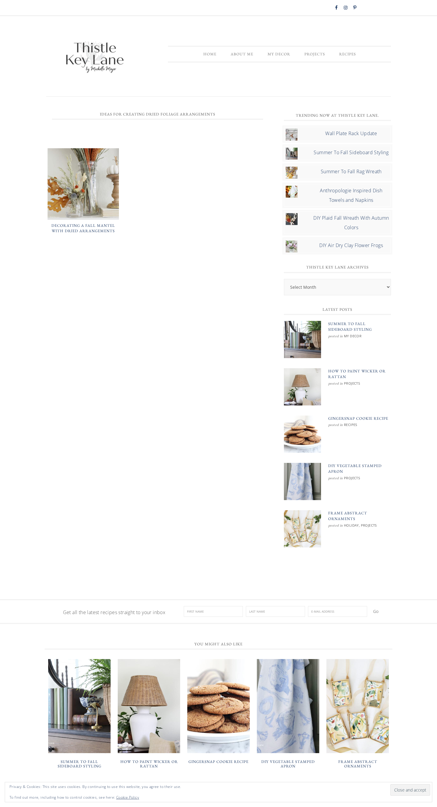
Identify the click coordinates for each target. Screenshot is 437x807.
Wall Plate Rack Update (351, 133)
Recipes (350, 424)
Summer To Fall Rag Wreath (351, 171)
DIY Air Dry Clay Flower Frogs (351, 245)
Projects (352, 383)
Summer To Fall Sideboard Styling (351, 152)
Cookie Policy (127, 797)
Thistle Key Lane (95, 58)
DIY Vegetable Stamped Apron (288, 764)
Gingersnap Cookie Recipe (358, 418)
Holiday (351, 525)
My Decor (352, 336)
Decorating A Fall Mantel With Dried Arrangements (83, 228)
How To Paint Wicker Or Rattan (149, 764)
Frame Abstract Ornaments (357, 764)
